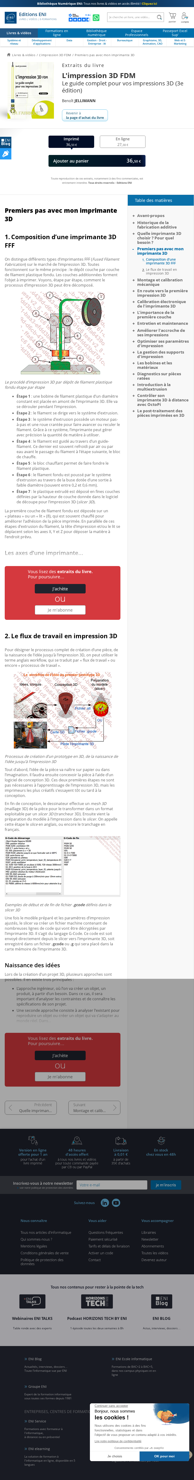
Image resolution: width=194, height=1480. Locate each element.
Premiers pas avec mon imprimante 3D (160, 250)
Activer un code (100, 1253)
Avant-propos (150, 215)
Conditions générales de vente (45, 1253)
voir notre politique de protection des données (46, 1187)
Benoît (79, 100)
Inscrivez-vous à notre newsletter (43, 1185)
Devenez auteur (154, 1259)
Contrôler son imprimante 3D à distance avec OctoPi (163, 400)
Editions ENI (38, 16)
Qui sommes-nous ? (36, 1239)
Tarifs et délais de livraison (109, 1246)
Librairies (148, 1232)
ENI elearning (39, 1449)
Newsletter (150, 1239)
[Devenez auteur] (5, 153)
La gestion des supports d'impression (160, 354)
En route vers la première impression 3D (162, 292)
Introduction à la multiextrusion (154, 386)
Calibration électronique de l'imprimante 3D (161, 303)
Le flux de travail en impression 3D (161, 271)
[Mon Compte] (185, 17)
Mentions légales (34, 1246)
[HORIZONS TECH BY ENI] (97, 1302)
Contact (94, 1259)
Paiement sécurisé (102, 1239)
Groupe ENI (37, 1386)
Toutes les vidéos (154, 1253)
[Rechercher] (159, 17)
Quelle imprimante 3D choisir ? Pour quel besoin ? (38, 1110)
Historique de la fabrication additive (157, 224)
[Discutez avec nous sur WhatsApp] (96, 17)
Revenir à (85, 115)
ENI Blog (35, 1359)
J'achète (60, 589)
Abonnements (152, 1246)
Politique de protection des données (42, 1261)
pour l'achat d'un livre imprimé (33, 1156)
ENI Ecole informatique (134, 1359)
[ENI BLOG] (5, 142)
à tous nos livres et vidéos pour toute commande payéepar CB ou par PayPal (76, 1158)
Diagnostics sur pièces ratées (159, 375)
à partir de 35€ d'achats (120, 1156)
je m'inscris (166, 1185)
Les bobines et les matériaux (154, 365)
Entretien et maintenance (162, 323)
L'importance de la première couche (155, 314)
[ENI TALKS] (32, 1302)
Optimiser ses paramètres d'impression (163, 343)
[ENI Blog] (161, 1302)
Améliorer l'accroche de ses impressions (161, 332)
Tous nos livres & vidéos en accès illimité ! (97, 3)
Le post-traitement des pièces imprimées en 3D (161, 413)
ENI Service (37, 1421)
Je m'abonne (60, 610)
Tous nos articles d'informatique (46, 1232)
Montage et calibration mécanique (96, 1110)
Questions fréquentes (105, 1232)
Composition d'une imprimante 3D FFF (161, 261)
